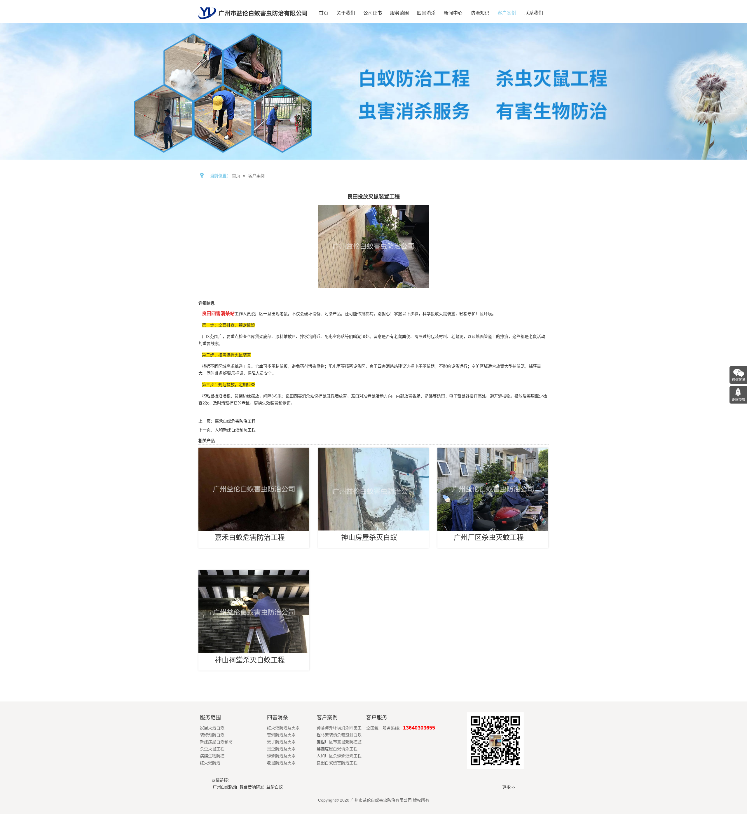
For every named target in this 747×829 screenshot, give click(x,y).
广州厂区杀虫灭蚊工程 (489, 537)
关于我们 (345, 13)
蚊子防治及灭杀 (281, 741)
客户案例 (507, 13)
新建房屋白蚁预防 (216, 741)
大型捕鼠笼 (514, 366)
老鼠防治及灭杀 (281, 762)
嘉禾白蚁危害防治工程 (235, 421)
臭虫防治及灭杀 (281, 748)
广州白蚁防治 (225, 787)
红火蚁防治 (210, 762)
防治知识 (480, 13)
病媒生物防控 (212, 755)
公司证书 (372, 13)
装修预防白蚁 (212, 734)
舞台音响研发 (252, 787)
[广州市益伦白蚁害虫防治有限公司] (252, 21)
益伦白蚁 (274, 787)
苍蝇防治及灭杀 (281, 734)
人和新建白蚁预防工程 (235, 429)
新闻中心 (453, 13)
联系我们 (533, 13)
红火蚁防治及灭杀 (283, 727)
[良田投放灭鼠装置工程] (373, 284)
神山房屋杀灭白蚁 (369, 537)
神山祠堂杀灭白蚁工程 (250, 660)
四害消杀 (426, 13)
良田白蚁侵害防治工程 (337, 762)
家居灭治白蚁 (212, 727)
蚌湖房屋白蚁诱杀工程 (337, 748)
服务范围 (399, 13)
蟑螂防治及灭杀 (281, 755)
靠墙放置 (339, 396)
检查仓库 (247, 336)
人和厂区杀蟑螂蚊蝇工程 (339, 755)
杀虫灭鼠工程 (212, 748)
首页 (323, 13)
